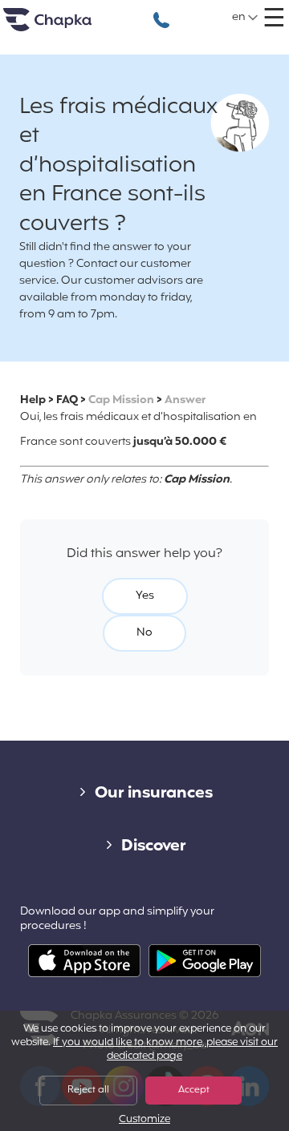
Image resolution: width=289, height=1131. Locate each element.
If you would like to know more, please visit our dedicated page (165, 1049)
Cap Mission (121, 400)
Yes (145, 596)
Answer (185, 400)
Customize (144, 1120)
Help (33, 400)
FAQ (67, 400)
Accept (194, 1090)
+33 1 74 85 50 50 (161, 11)
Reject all (88, 1090)
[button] (245, 18)
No (144, 632)
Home (67, 26)
